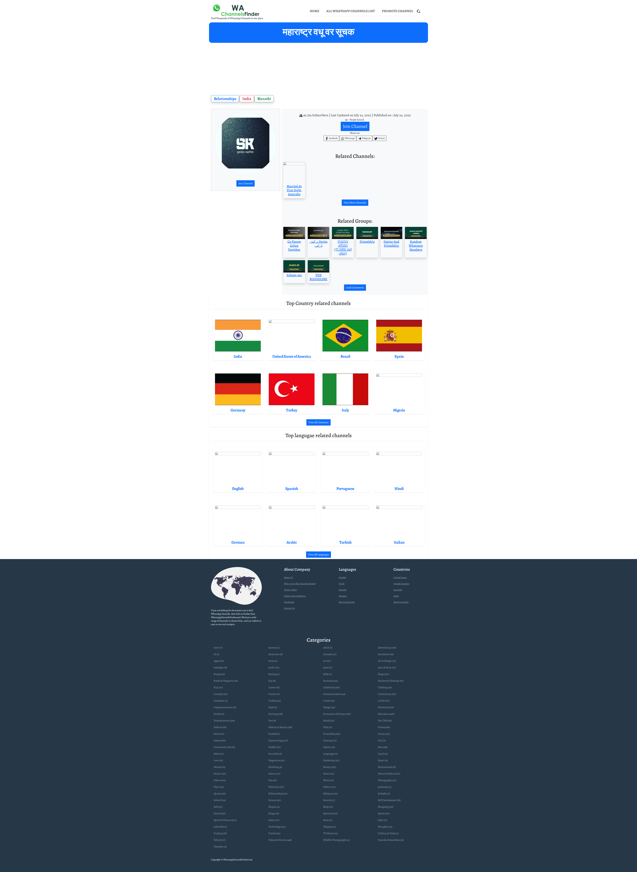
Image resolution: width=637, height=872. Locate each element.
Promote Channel (397, 11)
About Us (288, 577)
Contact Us (289, 608)
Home (314, 11)
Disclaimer (289, 602)
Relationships (225, 98)
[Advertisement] (318, 67)
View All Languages (318, 554)
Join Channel (245, 183)
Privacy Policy (290, 589)
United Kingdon (401, 583)
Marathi (264, 98)
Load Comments (355, 287)
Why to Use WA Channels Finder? (300, 583)
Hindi (342, 583)
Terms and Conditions (295, 596)
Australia (397, 589)
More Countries (401, 602)
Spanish (342, 589)
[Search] (419, 11)
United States (400, 577)
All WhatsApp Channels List (350, 11)
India (246, 98)
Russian (343, 596)
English (342, 577)
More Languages (347, 602)
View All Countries (318, 422)
